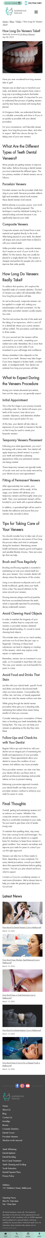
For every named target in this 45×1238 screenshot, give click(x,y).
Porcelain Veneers (10, 1137)
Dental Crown (8, 1133)
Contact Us (7, 1118)
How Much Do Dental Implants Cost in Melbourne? (21, 1030)
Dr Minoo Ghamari (27, 34)
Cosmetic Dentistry (10, 1129)
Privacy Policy (8, 1176)
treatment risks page (9, 1227)
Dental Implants (8, 1153)
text (5, 1235)
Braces (5, 1125)
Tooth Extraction (9, 1168)
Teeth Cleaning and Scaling (14, 1165)
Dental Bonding (9, 1157)
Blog (4, 1114)
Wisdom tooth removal (12, 1140)
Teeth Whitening (9, 1149)
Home (5, 1106)
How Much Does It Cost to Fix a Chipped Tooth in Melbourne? (21, 1064)
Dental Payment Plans (11, 1172)
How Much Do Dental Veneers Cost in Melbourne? (21, 927)
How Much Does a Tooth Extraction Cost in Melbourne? (18, 996)
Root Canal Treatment (11, 1161)
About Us (6, 1110)
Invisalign (6, 1121)
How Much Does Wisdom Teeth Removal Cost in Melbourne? (21, 961)
